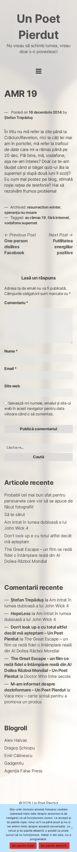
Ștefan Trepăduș (18, 117)
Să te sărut (14, 514)
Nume (11, 351)
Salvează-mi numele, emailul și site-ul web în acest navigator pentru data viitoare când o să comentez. (37, 408)
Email (10, 368)
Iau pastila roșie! (23, 845)
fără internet (58, 217)
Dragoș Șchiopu (19, 747)
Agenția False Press (23, 770)
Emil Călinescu (18, 755)
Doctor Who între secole (47, 676)
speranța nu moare (20, 212)
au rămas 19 (35, 217)
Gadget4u (14, 763)
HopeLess (21, 613)
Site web (12, 386)
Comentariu (16, 302)
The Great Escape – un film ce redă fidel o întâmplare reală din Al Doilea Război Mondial (38, 555)
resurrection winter (44, 207)
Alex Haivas (15, 740)
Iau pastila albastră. (54, 845)
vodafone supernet (20, 223)
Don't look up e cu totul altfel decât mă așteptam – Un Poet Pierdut (35, 633)
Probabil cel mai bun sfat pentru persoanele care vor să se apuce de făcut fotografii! (38, 500)
